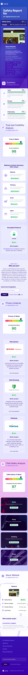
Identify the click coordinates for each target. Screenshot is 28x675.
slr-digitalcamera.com (11, 16)
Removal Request (7, 652)
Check (4, 294)
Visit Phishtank (14, 451)
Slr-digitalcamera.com (9, 249)
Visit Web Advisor (14, 373)
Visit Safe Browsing (14, 411)
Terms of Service (7, 646)
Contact (5, 649)
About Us (5, 643)
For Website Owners (8, 640)
